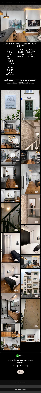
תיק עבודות (9, 2)
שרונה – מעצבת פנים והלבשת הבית (29, 2)
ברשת (3, 2)
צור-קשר (23, 5)
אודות (27, 5)
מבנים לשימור (17, 2)
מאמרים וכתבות (33, 5)
